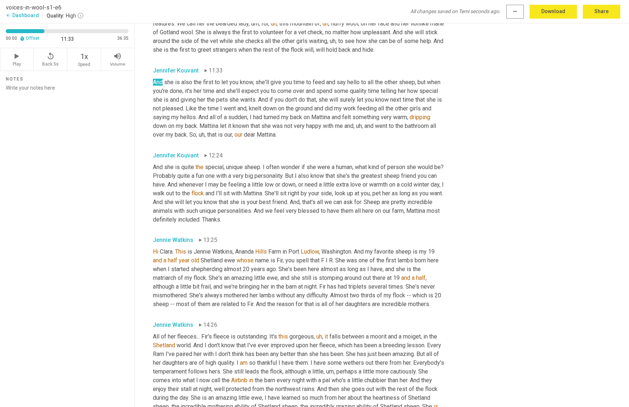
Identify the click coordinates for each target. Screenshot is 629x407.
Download (553, 11)
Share (601, 11)
